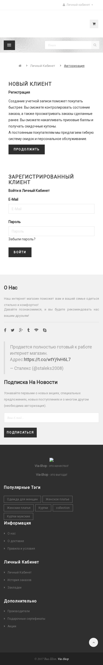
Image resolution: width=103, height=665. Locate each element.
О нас (12, 533)
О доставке (16, 541)
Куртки (43, 508)
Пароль (14, 222)
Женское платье (57, 499)
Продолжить (27, 149)
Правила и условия (21, 548)
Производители (19, 611)
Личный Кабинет (42, 66)
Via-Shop (63, 659)
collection (63, 508)
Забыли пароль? (22, 239)
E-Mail (13, 199)
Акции (12, 626)
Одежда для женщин (22, 499)
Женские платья (18, 508)
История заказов (20, 580)
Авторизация (74, 66)
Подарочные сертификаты (26, 618)
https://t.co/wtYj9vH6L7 (47, 359)
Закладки (15, 587)
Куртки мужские (18, 516)
